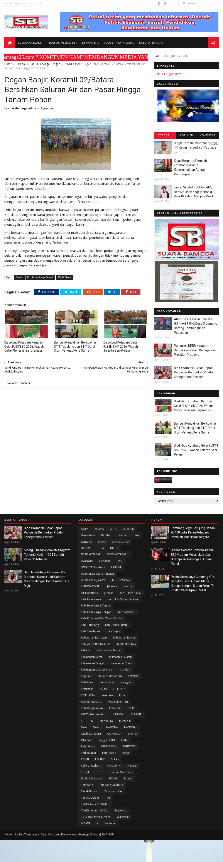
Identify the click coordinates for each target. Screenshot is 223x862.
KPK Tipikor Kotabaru (94, 714)
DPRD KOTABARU (117, 554)
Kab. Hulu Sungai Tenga (95, 605)
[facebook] (159, 3)
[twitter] (165, 3)
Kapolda (125, 669)
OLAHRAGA (114, 733)
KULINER (136, 714)
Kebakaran (87, 682)
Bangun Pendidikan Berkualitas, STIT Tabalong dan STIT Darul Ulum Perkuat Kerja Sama (75, 346)
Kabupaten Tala (126, 644)
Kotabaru (115, 708)
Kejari (103, 689)
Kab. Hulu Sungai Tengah (45, 64)
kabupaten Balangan (94, 637)
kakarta (85, 650)
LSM (91, 721)
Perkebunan (88, 753)
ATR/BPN (128, 529)
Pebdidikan (88, 746)
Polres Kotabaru (91, 765)
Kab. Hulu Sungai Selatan (123, 599)
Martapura (106, 721)
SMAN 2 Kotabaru (92, 778)
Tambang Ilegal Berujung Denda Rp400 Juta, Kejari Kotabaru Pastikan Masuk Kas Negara (193, 532)
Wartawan (123, 817)
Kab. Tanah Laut (91, 631)
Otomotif (86, 740)
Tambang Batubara (111, 785)
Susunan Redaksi (30, 42)
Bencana (86, 542)
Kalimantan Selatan (120, 657)
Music (96, 727)
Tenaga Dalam (90, 797)
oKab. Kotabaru (91, 733)
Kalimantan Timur (121, 663)
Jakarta (127, 586)
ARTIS (113, 529)
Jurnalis (108, 593)
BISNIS (102, 542)
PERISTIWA (129, 746)
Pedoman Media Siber (62, 42)
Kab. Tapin (113, 631)
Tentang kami (23, 3)
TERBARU (165, 135)
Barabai (20, 64)
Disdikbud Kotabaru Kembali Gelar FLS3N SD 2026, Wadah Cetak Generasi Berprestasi (24, 346)
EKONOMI (87, 561)
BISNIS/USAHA (120, 542)
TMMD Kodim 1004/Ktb (95, 804)
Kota (122, 695)
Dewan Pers (90, 42)
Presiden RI (114, 765)
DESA (101, 548)
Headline (104, 561)
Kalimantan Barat (91, 657)
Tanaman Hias (113, 791)
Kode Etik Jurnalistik (119, 42)
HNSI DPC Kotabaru (93, 567)
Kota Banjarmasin (92, 708)
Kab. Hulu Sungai (91, 599)
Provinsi (132, 765)
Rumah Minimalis (121, 772)
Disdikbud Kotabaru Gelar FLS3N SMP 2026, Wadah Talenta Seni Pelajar (120, 346)
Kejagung (126, 682)
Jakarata (112, 586)
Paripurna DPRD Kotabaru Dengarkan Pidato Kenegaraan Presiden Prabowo (195, 350)
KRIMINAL (119, 714)
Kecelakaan (108, 682)
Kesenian (107, 695)
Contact (38, 3)
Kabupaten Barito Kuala (95, 644)
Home (8, 3)
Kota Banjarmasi (118, 701)
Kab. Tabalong (90, 625)
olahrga (133, 733)
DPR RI (114, 548)
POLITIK (100, 759)
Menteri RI (125, 721)
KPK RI (130, 708)
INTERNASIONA (121, 580)
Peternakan (109, 753)
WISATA (85, 823)
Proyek (85, 772)
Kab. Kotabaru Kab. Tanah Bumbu (102, 618)
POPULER (186, 135)
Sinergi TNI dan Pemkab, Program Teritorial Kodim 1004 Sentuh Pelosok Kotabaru (47, 554)
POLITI (85, 759)
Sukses (128, 778)
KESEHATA (119, 689)
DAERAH (86, 548)
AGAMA (99, 529)
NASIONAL (130, 727)
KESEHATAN (88, 695)
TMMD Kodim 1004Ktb (94, 810)
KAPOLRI (133, 676)
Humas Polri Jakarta (93, 580)
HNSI (120, 561)
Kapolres (86, 676)
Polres (115, 759)
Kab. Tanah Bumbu (116, 625)
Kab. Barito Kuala (130, 593)
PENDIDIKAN (72, 64)
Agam (84, 529)
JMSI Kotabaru (89, 593)
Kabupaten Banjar (124, 637)
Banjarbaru (88, 535)
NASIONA (112, 727)
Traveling (120, 810)
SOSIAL (113, 778)
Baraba (105, 535)
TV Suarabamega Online (96, 817)
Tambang (87, 785)
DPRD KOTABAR (91, 554)
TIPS (107, 797)
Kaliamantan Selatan (109, 650)
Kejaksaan (87, 689)
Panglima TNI (107, 740)
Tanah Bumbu (89, 791)
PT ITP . (100, 772)
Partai (124, 740)
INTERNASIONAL (91, 586)
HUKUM (116, 567)
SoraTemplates (28, 834)
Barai (136, 535)
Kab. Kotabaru (126, 612)
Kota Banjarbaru (91, 701)
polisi (125, 753)
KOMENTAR (208, 135)
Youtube (110, 823)
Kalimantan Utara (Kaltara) (97, 669)
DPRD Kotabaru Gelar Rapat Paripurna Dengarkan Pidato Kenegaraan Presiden (193, 372)
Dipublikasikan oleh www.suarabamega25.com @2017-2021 (78, 834)
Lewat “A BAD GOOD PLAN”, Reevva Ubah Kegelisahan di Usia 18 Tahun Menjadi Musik (194, 192)
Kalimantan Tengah (93, 663)
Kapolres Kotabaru (110, 676)
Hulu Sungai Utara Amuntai (97, 574)
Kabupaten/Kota (151, 42)
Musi (84, 727)
